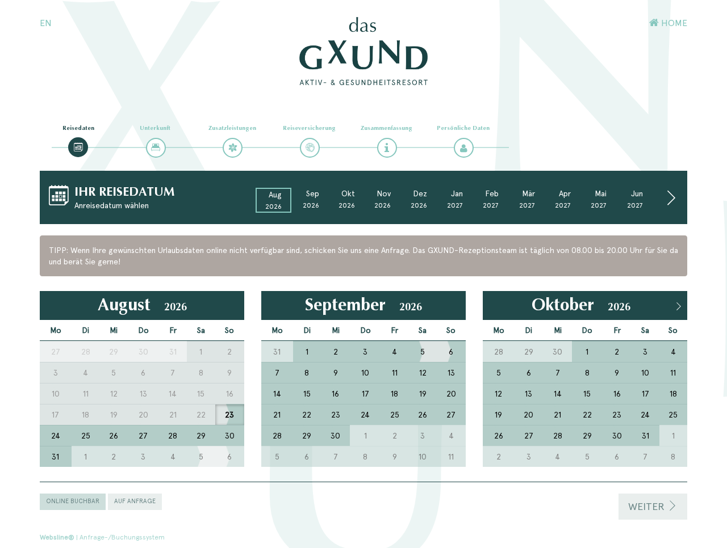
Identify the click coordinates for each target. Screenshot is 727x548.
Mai (599, 199)
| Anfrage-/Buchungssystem (102, 537)
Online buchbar (72, 501)
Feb (491, 199)
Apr (563, 199)
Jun (635, 199)
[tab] (78, 147)
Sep (311, 199)
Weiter (647, 506)
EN (46, 23)
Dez (419, 199)
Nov (382, 199)
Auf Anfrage (135, 501)
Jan (455, 199)
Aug (273, 200)
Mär (527, 199)
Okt (347, 199)
